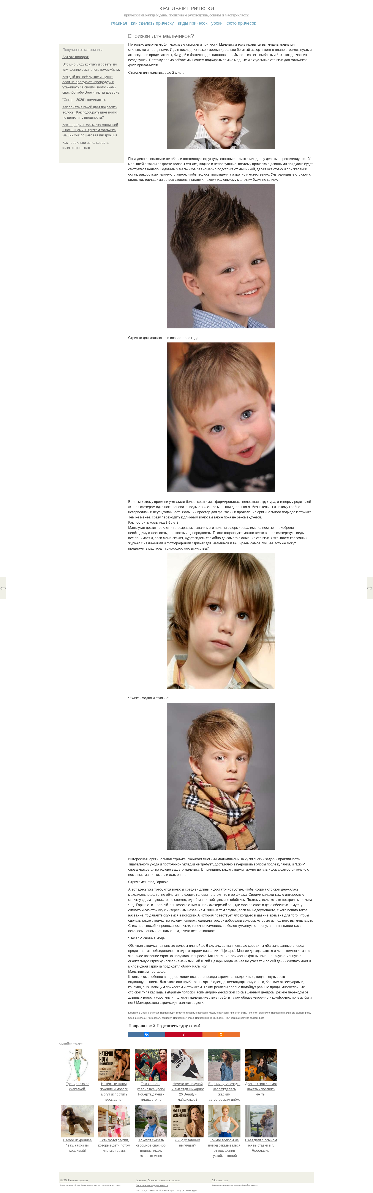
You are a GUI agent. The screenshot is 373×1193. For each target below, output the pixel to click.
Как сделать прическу (152, 23)
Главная (119, 23)
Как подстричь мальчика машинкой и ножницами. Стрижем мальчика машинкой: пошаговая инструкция (90, 130)
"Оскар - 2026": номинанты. (84, 100)
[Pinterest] (183, 1034)
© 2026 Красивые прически (74, 1180)
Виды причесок (192, 23)
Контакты (141, 1180)
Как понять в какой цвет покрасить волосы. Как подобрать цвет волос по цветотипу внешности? (90, 112)
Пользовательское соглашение (164, 1180)
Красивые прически (186, 8)
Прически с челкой (183, 1017)
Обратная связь (220, 1180)
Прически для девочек (172, 1012)
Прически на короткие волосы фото (244, 1017)
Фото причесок (241, 23)
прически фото (238, 1012)
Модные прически (219, 1012)
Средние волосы (137, 1017)
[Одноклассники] (221, 1034)
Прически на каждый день (209, 1017)
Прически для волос (259, 1012)
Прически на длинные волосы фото (290, 1012)
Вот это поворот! (75, 57)
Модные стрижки (150, 1012)
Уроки (217, 23)
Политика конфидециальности (152, 1185)
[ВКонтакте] (146, 1034)
